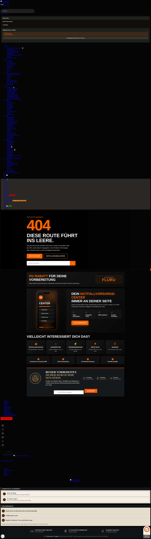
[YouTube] (2, 437)
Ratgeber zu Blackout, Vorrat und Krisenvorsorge (19, 520)
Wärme (5, 72)
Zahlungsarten (7, 406)
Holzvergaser (10, 107)
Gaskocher (9, 104)
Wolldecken (10, 84)
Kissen (8, 70)
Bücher (9, 166)
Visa (5, 471)
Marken (6, 173)
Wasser (5, 86)
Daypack (9, 56)
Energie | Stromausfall (12, 121)
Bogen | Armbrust (11, 134)
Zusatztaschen (10, 53)
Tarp (8, 69)
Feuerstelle (9, 169)
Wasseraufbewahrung (12, 96)
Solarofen (9, 110)
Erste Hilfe (9, 125)
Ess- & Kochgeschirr (12, 111)
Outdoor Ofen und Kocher (13, 73)
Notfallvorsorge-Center (55, 256)
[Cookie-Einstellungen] (3, 536)
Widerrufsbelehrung (9, 413)
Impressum (6, 402)
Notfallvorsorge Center (12, 515)
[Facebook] (2, 433)
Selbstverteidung (11, 127)
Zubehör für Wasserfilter (13, 97)
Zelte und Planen (11, 63)
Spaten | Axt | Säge (11, 128)
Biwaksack (9, 60)
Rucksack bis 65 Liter (12, 50)
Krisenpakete (10, 142)
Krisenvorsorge (7, 139)
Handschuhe (10, 83)
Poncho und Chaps (11, 81)
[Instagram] (2, 429)
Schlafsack (9, 62)
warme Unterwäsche (12, 80)
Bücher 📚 (9, 147)
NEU (5, 45)
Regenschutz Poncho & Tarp (14, 98)
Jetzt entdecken (80, 322)
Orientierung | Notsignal (13, 135)
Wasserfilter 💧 (11, 87)
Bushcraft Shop (7, 159)
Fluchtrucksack (10, 49)
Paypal (5, 474)
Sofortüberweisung (8, 470)
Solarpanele (10, 137)
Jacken (8, 77)
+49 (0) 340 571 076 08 (7, 461)
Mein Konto (6, 18)
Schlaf (5, 59)
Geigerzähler (10, 152)
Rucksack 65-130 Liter (12, 52)
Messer (8, 131)
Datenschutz (7, 408)
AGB (5, 405)
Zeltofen (9, 108)
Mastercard (6, 473)
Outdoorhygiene (11, 124)
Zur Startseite (34, 256)
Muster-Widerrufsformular (10, 415)
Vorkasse (6, 469)
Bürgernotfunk (10, 117)
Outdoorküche (10, 103)
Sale (5, 176)
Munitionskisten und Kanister (14, 55)
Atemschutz (10, 154)
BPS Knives (10, 165)
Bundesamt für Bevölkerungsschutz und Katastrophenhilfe (21, 511)
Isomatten (9, 66)
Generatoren (10, 151)
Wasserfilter (10, 144)
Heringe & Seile (11, 65)
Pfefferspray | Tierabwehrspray (14, 155)
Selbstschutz (10, 148)
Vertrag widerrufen (6, 418)
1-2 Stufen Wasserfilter (12, 89)
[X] (2, 441)
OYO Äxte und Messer (13, 172)
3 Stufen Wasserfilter (12, 90)
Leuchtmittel (10, 120)
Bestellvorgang (7, 412)
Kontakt (6, 404)
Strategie (6, 115)
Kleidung (9, 76)
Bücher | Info (10, 118)
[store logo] (5, 1)
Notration (9, 101)
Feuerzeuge (10, 138)
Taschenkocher (10, 114)
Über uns (6, 401)
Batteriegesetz (7, 409)
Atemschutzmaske (11, 122)
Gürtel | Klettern (11, 132)
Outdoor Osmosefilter (12, 94)
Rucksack (6, 46)
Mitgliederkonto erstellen (9, 30)
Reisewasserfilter (11, 91)
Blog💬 (6, 175)
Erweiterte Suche (5, 13)
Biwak (8, 168)
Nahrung (6, 100)
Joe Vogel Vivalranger (12, 164)
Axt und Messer (11, 171)
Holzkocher (10, 106)
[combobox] (17, 11)
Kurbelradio (10, 145)
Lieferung (6, 411)
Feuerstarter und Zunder (13, 74)
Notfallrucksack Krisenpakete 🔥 (15, 48)
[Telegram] (2, 425)
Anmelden (5, 24)
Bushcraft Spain (11, 162)
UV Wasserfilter (11, 93)
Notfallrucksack (11, 141)
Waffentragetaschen (12, 57)
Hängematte (10, 67)
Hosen (8, 79)
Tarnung (9, 130)
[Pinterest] (2, 445)
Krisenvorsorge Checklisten (14, 158)
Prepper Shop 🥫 (11, 149)
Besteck (9, 113)
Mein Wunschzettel (7, 21)
